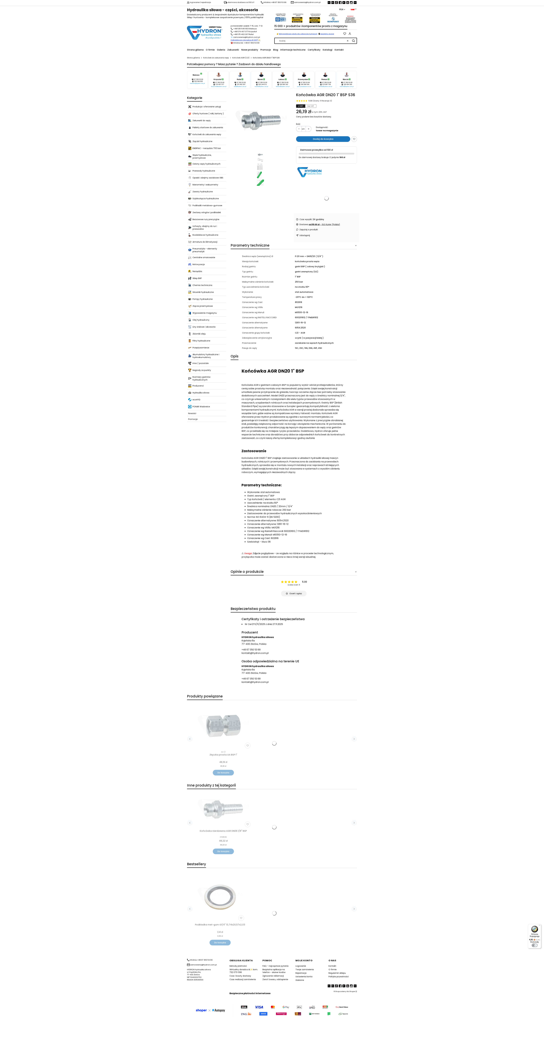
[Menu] (539, 926)
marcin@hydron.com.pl (346, 86)
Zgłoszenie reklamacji (273, 975)
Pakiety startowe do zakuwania (208, 127)
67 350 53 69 (198, 79)
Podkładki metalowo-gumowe (207, 205)
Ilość (298, 124)
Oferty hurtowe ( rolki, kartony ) (208, 113)
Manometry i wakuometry (205, 184)
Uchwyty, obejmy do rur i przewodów (205, 227)
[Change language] (353, 9)
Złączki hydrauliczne (202, 141)
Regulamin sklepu (337, 973)
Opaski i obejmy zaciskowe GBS (208, 177)
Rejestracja (301, 973)
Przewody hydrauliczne (204, 170)
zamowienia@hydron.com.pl (246, 37)
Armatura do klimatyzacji (205, 241)
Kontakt (332, 966)
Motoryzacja (199, 264)
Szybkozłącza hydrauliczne (206, 198)
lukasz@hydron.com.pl (282, 86)
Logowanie (301, 966)
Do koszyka (223, 772)
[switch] (534, 945)
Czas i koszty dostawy (240, 975)
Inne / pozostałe (201, 363)
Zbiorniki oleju (199, 333)
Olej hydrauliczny (201, 319)
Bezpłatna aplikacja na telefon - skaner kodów (274, 971)
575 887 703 (326, 84)
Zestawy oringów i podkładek (207, 212)
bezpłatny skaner (327, 34)
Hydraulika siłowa (201, 392)
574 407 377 (219, 84)
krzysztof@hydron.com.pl (218, 86)
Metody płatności (238, 966)
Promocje (193, 419)
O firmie (333, 969)
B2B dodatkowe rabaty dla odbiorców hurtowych (298, 34)
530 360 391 (305, 84)
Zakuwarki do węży (202, 120)
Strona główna (193, 58)
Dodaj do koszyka (323, 139)
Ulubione (300, 980)
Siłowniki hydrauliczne (203, 292)
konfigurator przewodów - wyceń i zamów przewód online (350, 20)
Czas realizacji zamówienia (243, 979)
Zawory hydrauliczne (203, 191)
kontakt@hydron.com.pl (255, 653)
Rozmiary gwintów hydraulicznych (201, 378)
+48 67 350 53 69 (251, 649)
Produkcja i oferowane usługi (207, 106)
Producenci (198, 385)
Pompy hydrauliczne (203, 299)
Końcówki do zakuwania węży (216, 58)
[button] (353, 41)
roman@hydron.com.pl (325, 86)
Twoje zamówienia (305, 969)
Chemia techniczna (202, 285)
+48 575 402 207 (240, 34)
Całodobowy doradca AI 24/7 (244, 40)
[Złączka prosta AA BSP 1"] (223, 726)
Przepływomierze (201, 347)
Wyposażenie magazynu (205, 313)
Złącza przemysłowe (203, 306)
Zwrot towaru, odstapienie (275, 979)
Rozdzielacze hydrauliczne (205, 235)
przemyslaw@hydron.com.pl (304, 86)
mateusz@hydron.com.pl (197, 83)
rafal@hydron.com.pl (240, 86)
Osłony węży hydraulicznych (206, 163)
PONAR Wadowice (201, 406)
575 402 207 (241, 84)
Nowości (192, 413)
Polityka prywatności (339, 976)
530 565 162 (284, 84)
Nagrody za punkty (202, 370)
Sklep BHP (197, 278)
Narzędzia (197, 271)
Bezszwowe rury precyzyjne (206, 219)
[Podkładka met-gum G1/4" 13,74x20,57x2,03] (220, 897)
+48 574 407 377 (240, 31)
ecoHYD (196, 399)
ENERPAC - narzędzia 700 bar (207, 148)
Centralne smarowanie (204, 257)
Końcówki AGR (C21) (240, 58)
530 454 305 (348, 84)
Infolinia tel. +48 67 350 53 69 (246, 42)
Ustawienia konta (304, 976)
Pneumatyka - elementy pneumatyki (205, 250)
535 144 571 (262, 84)
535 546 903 (198, 81)
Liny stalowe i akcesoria (204, 326)
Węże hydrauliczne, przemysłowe (202, 156)
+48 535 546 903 (241, 28)
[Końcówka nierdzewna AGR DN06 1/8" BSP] (223, 809)
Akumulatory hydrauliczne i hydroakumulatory (206, 356)
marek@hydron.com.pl (261, 86)
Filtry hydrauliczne (201, 340)
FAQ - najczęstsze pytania (275, 966)
